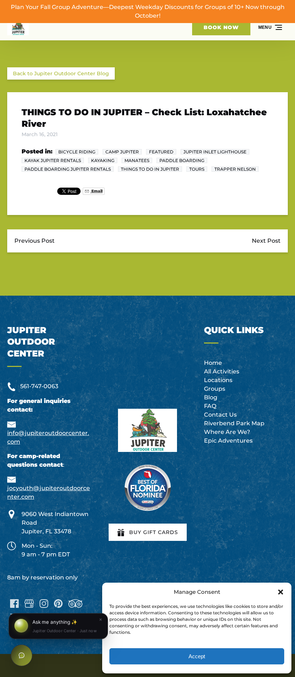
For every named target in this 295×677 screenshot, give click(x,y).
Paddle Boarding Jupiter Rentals (67, 169)
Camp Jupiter (122, 151)
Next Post (266, 240)
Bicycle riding (76, 151)
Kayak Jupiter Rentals (52, 160)
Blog (210, 397)
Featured (161, 151)
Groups (214, 388)
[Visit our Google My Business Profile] (29, 603)
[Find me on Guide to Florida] (147, 488)
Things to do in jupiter (150, 169)
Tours (196, 169)
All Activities (221, 371)
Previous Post (34, 240)
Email (96, 191)
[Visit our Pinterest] (58, 603)
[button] (280, 592)
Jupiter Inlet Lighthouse (214, 151)
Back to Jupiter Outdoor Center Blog (61, 73)
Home (213, 362)
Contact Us (220, 414)
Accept (197, 656)
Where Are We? (227, 432)
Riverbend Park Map (234, 423)
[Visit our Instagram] (44, 603)
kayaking (102, 160)
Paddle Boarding (181, 160)
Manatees (136, 160)
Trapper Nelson (235, 169)
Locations (218, 380)
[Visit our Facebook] (14, 603)
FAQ (210, 406)
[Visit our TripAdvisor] (75, 603)
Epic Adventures (228, 440)
